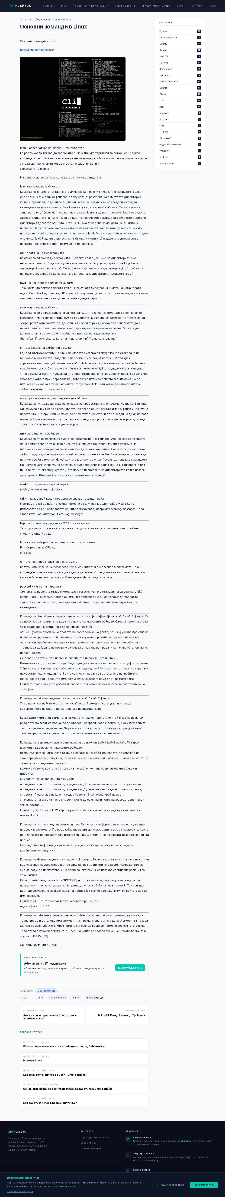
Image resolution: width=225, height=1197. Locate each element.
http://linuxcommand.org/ (37, 50)
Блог (213, 6)
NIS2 (64, 6)
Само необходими (172, 1184)
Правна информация (156, 6)
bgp (179, 106)
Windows (179, 150)
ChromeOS (179, 138)
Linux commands (62, 19)
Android (179, 157)
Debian (179, 50)
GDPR (180, 6)
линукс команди (94, 997)
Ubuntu (179, 43)
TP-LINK (179, 131)
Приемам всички (204, 1184)
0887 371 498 (88, 1142)
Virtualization (179, 163)
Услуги (48, 6)
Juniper (179, 119)
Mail (179, 125)
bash (40, 997)
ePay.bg (154, 1160)
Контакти (196, 6)
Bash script (179, 69)
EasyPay (186, 1141)
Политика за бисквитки (20, 1191)
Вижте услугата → (130, 967)
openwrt (179, 112)
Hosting (179, 62)
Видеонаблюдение (179, 144)
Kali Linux (179, 75)
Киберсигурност (179, 81)
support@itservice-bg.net (95, 1137)
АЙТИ (19, 5)
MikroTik (179, 56)
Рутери (179, 31)
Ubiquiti (179, 87)
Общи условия (125, 6)
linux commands (57, 997)
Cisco (179, 94)
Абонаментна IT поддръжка (45, 963)
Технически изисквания (90, 6)
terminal (76, 997)
